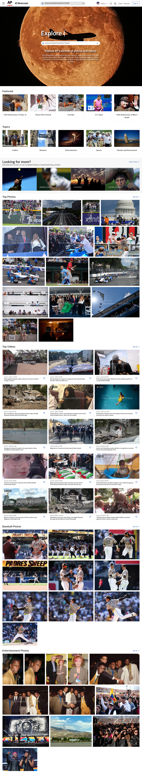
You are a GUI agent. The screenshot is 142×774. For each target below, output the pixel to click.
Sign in (135, 3)
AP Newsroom (21, 3)
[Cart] (115, 3)
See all (135, 197)
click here (80, 59)
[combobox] (103, 3)
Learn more (133, 162)
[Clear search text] (83, 3)
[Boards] (111, 3)
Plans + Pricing (124, 4)
